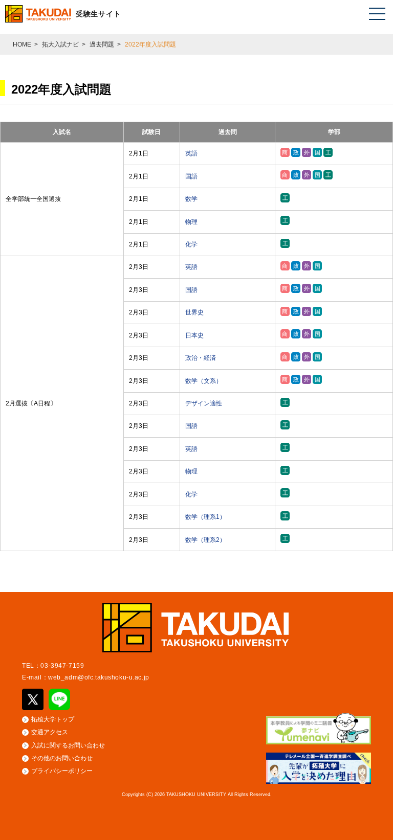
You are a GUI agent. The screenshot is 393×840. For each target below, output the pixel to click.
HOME (22, 44)
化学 (191, 244)
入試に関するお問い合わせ (68, 745)
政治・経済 (200, 358)
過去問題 (102, 44)
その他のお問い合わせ (62, 758)
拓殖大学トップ (52, 719)
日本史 (194, 335)
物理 (191, 222)
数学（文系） (203, 381)
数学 (191, 199)
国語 (191, 176)
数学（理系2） (205, 540)
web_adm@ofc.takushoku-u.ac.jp (98, 677)
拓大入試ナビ (60, 44)
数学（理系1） (205, 517)
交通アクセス (49, 732)
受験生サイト (98, 14)
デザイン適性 (203, 403)
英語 (191, 153)
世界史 (194, 312)
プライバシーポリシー (62, 771)
